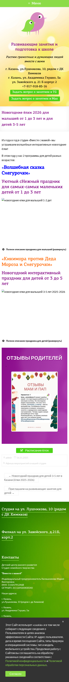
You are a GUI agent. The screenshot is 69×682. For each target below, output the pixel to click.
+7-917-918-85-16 (34, 86)
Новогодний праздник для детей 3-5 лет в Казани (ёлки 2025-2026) (33, 477)
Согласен (15, 673)
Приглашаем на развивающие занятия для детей (32, 490)
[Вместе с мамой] (34, 13)
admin (9, 457)
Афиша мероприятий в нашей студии (26, 463)
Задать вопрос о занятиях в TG (34, 92)
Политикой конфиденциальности (25, 660)
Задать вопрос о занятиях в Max (34, 98)
